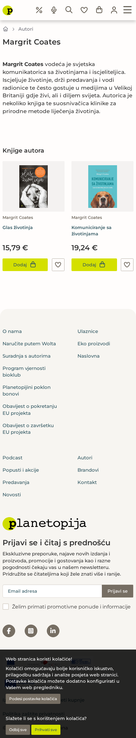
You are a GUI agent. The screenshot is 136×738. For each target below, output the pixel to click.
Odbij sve (18, 729)
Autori (25, 29)
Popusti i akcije (21, 470)
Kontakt (87, 482)
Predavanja (16, 482)
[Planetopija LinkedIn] (53, 631)
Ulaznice (87, 331)
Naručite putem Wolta (29, 344)
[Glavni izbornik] (127, 10)
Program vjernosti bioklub (24, 371)
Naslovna (88, 356)
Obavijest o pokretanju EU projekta (30, 409)
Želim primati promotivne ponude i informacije (71, 607)
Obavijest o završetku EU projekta (28, 428)
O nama (12, 331)
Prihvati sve (46, 729)
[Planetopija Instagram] (31, 631)
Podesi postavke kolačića (33, 698)
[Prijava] (114, 10)
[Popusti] (39, 10)
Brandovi (88, 470)
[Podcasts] (54, 10)
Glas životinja (18, 227)
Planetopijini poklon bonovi (27, 390)
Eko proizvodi (93, 344)
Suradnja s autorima (27, 356)
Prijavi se (118, 591)
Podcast (12, 458)
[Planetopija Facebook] (9, 631)
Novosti (12, 495)
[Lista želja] (84, 10)
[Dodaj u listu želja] (58, 264)
